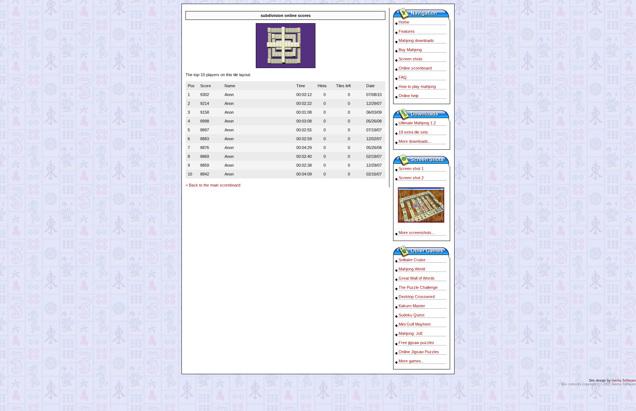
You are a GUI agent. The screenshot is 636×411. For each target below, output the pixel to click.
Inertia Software (624, 380)
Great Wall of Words (417, 278)
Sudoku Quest (411, 315)
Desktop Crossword (417, 296)
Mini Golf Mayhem (415, 324)
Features (407, 31)
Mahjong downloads (416, 40)
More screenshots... (417, 232)
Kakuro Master (412, 306)
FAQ (403, 77)
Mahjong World (412, 269)
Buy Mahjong (410, 49)
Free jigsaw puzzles (416, 342)
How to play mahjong (417, 86)
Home (404, 22)
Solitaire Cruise (412, 260)
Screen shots (411, 59)
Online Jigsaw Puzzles (419, 352)
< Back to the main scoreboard (213, 185)
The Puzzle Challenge (418, 287)
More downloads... (415, 141)
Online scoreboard (415, 68)
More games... (411, 361)
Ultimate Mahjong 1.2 (417, 123)
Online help (408, 95)
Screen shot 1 (411, 168)
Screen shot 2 (411, 178)
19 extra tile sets (413, 132)
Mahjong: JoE (411, 333)
